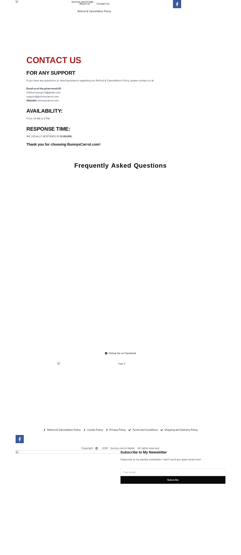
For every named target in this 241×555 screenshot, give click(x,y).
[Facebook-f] (177, 4)
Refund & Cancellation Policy (94, 11)
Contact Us (103, 3)
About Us (84, 3)
